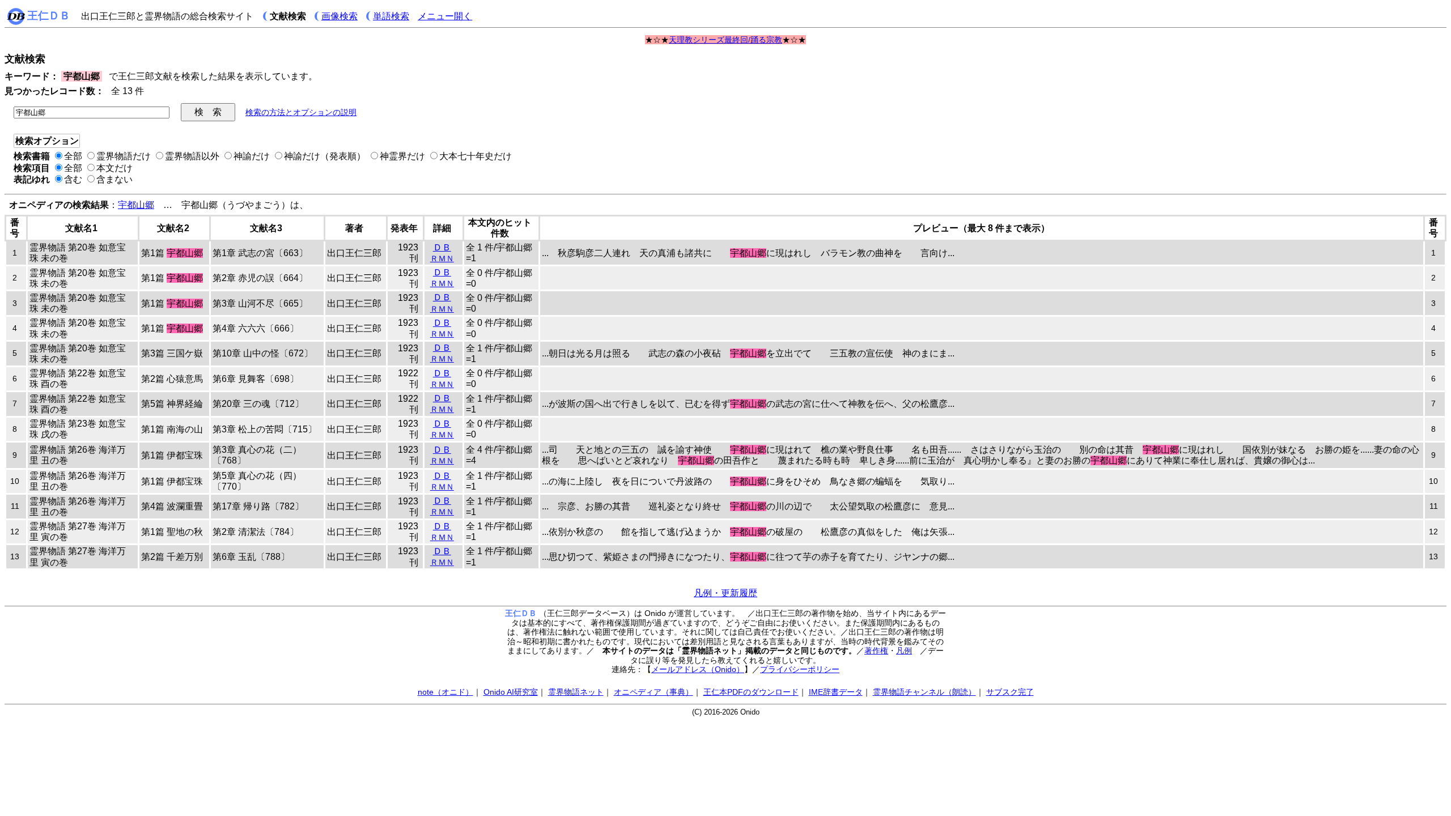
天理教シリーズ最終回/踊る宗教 (725, 39)
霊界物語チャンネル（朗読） (924, 691)
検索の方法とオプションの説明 (301, 112)
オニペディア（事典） (653, 691)
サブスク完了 (1010, 691)
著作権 (876, 650)
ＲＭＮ (442, 258)
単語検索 (391, 16)
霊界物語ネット (576, 691)
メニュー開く (445, 16)
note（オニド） (445, 691)
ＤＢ (442, 247)
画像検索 (339, 16)
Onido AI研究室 (510, 691)
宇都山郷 (136, 205)
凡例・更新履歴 (725, 593)
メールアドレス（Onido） (697, 669)
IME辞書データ (836, 691)
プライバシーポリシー (799, 669)
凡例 (904, 650)
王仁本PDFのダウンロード (751, 691)
